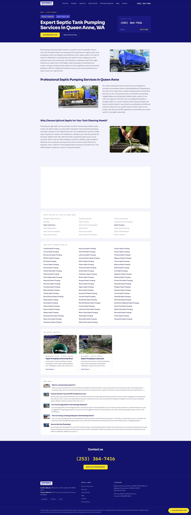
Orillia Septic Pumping (86, 316)
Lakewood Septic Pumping (87, 255)
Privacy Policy (85, 502)
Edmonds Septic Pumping (51, 290)
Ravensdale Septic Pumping (88, 319)
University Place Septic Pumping (89, 258)
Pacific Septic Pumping (121, 316)
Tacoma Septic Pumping (51, 252)
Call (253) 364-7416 (50, 35)
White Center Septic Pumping (88, 322)
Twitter (53, 499)
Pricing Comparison (106, 3)
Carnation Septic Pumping (87, 296)
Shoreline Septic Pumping (122, 290)
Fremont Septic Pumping (87, 306)
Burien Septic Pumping (86, 290)
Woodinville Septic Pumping (88, 300)
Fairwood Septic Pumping (51, 306)
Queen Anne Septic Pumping (52, 319)
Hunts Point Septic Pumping (123, 306)
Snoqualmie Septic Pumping (123, 319)
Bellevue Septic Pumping (122, 264)
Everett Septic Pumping (50, 268)
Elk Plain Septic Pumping (51, 258)
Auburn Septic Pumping (86, 264)
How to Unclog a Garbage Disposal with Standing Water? (73, 416)
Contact (124, 3)
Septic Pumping (119, 225)
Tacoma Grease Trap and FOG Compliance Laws (68, 394)
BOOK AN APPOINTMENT (95, 467)
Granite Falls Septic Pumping (123, 280)
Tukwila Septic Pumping (51, 293)
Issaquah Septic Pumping (87, 280)
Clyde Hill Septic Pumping (122, 296)
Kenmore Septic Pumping (51, 309)
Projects (74, 3)
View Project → (50, 369)
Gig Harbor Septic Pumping (122, 274)
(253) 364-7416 (144, 3)
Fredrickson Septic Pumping (88, 274)
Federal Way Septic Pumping (52, 271)
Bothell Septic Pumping (121, 268)
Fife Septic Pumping (49, 261)
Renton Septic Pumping (86, 277)
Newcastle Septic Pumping (122, 312)
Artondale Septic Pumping (51, 287)
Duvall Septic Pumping (50, 303)
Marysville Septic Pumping (51, 280)
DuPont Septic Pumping (86, 261)
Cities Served (92, 3)
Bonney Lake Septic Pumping (52, 255)
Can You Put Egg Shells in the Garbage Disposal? (69, 405)
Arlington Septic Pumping (122, 287)
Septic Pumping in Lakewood (92, 359)
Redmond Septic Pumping (122, 277)
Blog (117, 3)
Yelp (60, 499)
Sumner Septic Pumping (121, 248)
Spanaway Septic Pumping (87, 248)
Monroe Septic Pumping (86, 284)
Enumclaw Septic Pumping (51, 284)
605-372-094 (121, 490)
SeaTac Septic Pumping (50, 300)
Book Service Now (70, 35)
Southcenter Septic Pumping (52, 322)
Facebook (44, 499)
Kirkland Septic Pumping (51, 274)
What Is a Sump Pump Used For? (63, 385)
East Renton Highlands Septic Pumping (126, 303)
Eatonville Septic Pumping (122, 300)
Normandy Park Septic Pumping (53, 316)
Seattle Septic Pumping (86, 271)
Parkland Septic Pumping (122, 255)
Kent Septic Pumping (121, 271)
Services (65, 3)
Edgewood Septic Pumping (122, 258)
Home (42, 12)
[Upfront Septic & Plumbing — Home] (46, 3)
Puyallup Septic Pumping (51, 248)
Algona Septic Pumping (86, 287)
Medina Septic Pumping (50, 312)
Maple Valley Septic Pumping (123, 309)
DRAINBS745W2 (126, 496)
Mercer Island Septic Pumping (88, 312)
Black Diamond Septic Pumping (53, 296)
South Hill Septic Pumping (87, 252)
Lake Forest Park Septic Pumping (89, 309)
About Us (82, 3)
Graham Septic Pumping (122, 252)
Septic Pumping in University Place (59, 359)
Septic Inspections (49, 225)
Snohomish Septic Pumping (87, 268)
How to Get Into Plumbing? (61, 424)
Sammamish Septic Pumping (88, 293)
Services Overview (87, 486)
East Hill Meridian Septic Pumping (89, 303)
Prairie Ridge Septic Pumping (52, 277)
